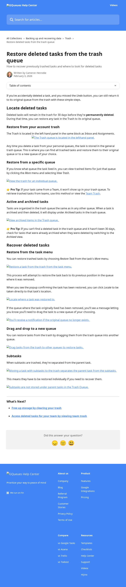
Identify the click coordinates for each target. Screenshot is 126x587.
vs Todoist (63, 562)
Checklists (86, 549)
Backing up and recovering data (43, 38)
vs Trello (62, 555)
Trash (68, 38)
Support (85, 562)
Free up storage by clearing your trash (37, 408)
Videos (113, 5)
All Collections (14, 38)
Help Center (87, 555)
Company (63, 481)
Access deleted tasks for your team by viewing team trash (49, 416)
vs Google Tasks (66, 543)
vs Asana (63, 549)
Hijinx (84, 574)
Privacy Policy (65, 513)
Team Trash (93, 193)
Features (86, 481)
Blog (60, 487)
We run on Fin (17, 492)
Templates (86, 543)
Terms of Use (65, 519)
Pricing (85, 497)
